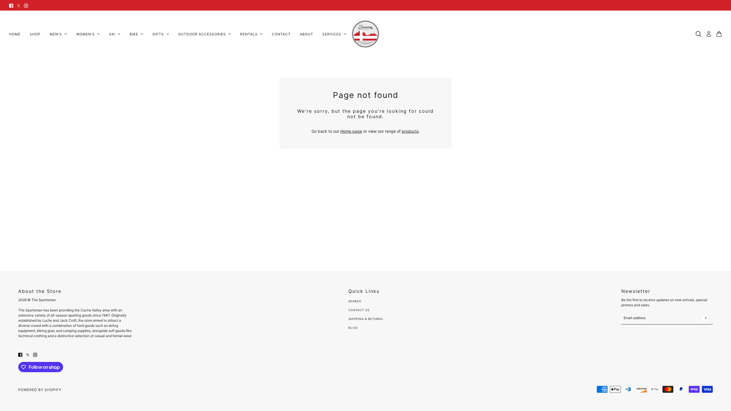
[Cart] (719, 34)
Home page (351, 131)
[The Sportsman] (365, 34)
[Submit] (705, 318)
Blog (353, 327)
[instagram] (26, 5)
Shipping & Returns (365, 319)
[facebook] (11, 5)
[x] (18, 5)
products (410, 131)
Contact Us (358, 310)
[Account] (709, 34)
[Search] (698, 34)
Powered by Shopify (39, 390)
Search (354, 301)
